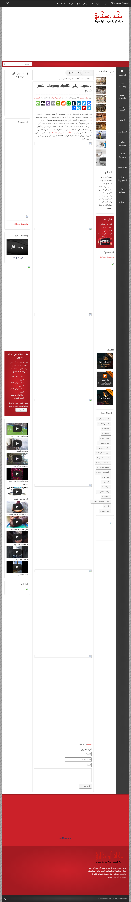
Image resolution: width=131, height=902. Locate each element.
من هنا (20, 409)
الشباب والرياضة (103, 472)
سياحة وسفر (105, 443)
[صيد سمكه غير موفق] (17, 537)
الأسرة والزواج (104, 419)
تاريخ (107, 506)
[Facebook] (3, 3)
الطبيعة (106, 428)
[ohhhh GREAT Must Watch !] (17, 507)
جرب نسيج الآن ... (65, 838)
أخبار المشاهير (104, 457)
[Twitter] (7, 3)
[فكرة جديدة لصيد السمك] (17, 522)
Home (87, 73)
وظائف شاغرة (104, 491)
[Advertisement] (47, 37)
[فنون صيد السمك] (17, 444)
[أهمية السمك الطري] (17, 492)
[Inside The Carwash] (17, 459)
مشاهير (106, 496)
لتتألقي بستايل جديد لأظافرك (61, 132)
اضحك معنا (105, 438)
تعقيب (89, 744)
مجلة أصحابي (84, 98)
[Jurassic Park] (17, 567)
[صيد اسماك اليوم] (17, 552)
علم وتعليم (105, 511)
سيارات (106, 477)
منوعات (106, 486)
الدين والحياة (104, 423)
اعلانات (106, 433)
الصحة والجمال (74, 73)
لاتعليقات (37, 98)
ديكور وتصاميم (104, 448)
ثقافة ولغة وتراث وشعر (101, 501)
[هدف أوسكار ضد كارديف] (17, 429)
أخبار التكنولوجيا (103, 453)
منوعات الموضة (103, 462)
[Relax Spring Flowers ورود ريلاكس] (17, 474)
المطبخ (106, 482)
